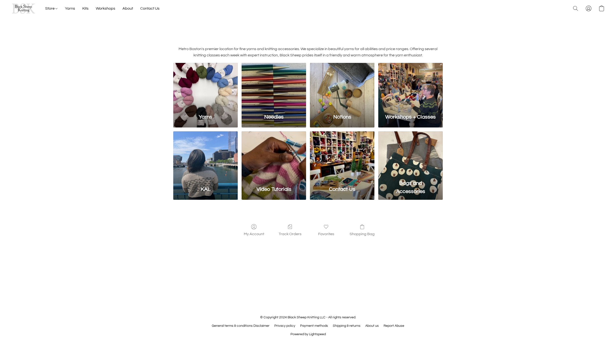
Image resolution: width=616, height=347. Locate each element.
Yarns (70, 8)
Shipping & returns (346, 325)
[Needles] (274, 85)
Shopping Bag (362, 234)
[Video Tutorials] (274, 154)
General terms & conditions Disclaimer (241, 325)
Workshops (105, 8)
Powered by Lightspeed (308, 334)
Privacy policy (284, 325)
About (127, 8)
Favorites (326, 234)
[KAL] (205, 154)
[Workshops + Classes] (410, 85)
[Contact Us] (342, 154)
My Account (254, 234)
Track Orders (290, 234)
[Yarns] (205, 85)
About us (372, 325)
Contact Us (150, 8)
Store (50, 8)
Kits (85, 8)
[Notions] (342, 85)
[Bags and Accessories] (410, 154)
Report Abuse (394, 325)
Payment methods (314, 325)
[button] (24, 8)
